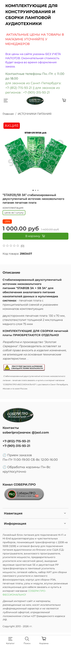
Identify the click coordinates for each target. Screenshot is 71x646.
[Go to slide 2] (35, 190)
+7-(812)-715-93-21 (16, 441)
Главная (8, 113)
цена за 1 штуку (14, 212)
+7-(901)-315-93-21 (16, 446)
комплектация (13, 207)
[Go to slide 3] (37, 190)
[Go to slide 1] (33, 190)
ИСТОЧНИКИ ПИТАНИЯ (35, 113)
